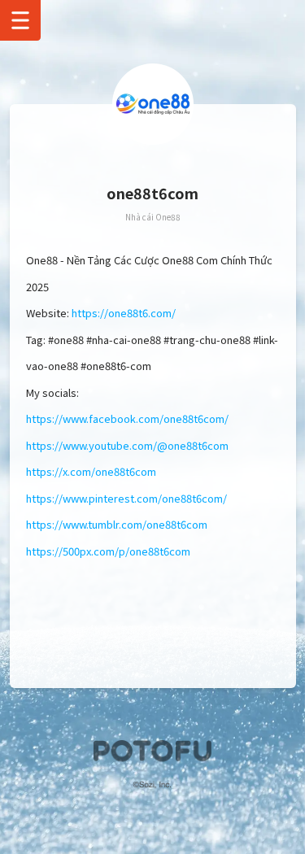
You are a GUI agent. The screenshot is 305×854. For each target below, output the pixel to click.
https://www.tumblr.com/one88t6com (116, 524)
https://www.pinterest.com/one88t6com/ (126, 498)
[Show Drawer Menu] (20, 20)
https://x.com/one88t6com (91, 471)
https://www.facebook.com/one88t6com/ (127, 418)
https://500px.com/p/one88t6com (108, 551)
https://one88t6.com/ (124, 312)
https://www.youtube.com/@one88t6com (127, 445)
